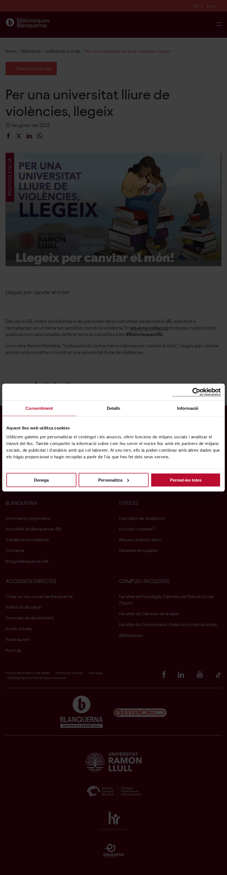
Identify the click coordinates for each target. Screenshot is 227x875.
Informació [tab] (187, 408)
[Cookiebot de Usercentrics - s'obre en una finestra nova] (196, 392)
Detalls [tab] (113, 408)
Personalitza (110, 479)
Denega (41, 479)
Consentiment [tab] (39, 408)
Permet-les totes (186, 479)
